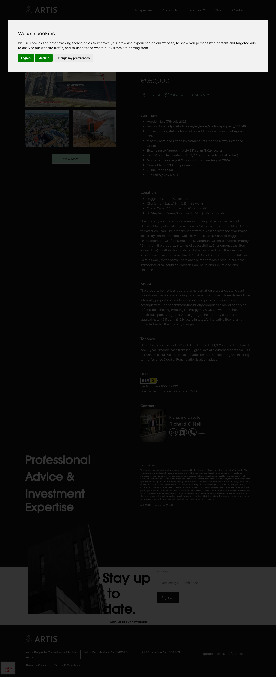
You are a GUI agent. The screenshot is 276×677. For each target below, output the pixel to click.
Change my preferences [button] (73, 58)
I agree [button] (26, 58)
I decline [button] (43, 58)
